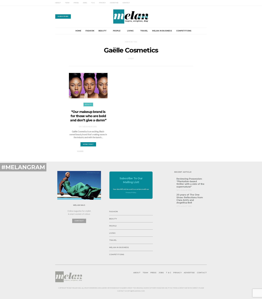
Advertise (114, 3)
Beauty (102, 31)
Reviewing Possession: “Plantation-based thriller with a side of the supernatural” (190, 183)
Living (130, 31)
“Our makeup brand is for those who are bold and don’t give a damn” (88, 116)
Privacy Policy (131, 192)
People (116, 31)
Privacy (102, 3)
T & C (93, 3)
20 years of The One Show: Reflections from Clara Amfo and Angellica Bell (189, 198)
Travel (144, 31)
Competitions (183, 31)
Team (67, 3)
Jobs (85, 3)
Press (76, 3)
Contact (126, 3)
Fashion (90, 31)
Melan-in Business (162, 31)
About (58, 3)
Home (78, 31)
